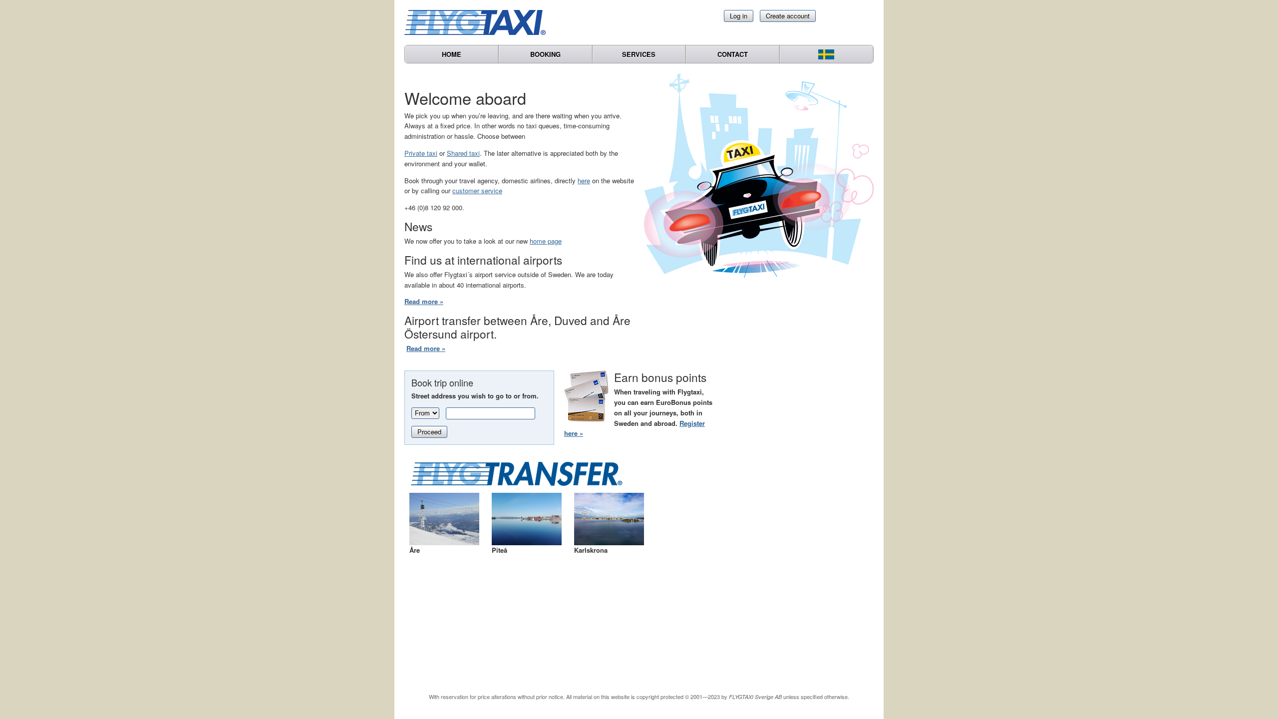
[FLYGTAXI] (479, 22)
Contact (732, 54)
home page (546, 241)
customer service (477, 190)
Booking (545, 54)
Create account (788, 15)
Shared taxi (463, 153)
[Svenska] (826, 54)
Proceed (429, 431)
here (584, 180)
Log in (738, 15)
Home (451, 54)
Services (638, 54)
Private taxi (420, 153)
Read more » (423, 301)
